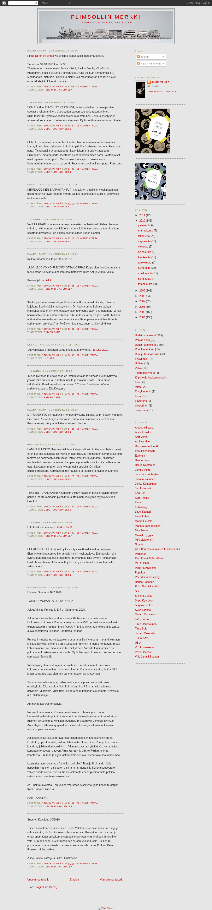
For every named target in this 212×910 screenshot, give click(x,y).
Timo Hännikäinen (146, 624)
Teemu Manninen (145, 614)
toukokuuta (145, 262)
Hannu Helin (142, 460)
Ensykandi (141, 358)
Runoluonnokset (144, 349)
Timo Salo (141, 628)
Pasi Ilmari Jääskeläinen (149, 558)
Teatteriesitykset (145, 372)
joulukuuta (144, 225)
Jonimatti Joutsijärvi (147, 474)
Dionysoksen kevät (146, 446)
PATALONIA (142, 563)
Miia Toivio (141, 530)
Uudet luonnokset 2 (58, 129)
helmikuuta (145, 278)
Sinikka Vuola (143, 595)
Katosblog (141, 507)
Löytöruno (141, 400)
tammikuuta (145, 283)
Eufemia (140, 455)
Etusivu (74, 879)
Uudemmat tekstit (38, 879)
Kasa (138, 502)
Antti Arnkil (141, 436)
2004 (142, 317)
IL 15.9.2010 (100, 349)
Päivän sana (52, 332)
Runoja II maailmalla (58, 90)
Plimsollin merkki (106, 17)
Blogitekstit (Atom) (46, 887)
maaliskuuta (145, 273)
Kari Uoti (140, 493)
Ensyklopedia (143, 391)
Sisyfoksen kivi (144, 605)
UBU (138, 642)
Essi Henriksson (145, 450)
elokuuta (143, 246)
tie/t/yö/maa (142, 619)
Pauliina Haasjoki (145, 567)
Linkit (138, 382)
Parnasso (140, 553)
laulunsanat (142, 410)
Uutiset (49, 358)
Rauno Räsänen (144, 581)
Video (138, 368)
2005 (142, 312)
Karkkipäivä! (64, 527)
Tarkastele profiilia (161, 92)
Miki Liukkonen (144, 539)
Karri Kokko (142, 497)
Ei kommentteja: (87, 87)
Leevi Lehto (142, 516)
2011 (142, 215)
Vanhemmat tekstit (111, 879)
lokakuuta (144, 236)
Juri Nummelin (143, 488)
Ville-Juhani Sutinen (147, 656)
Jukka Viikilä (160, 82)
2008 (142, 296)
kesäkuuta (144, 257)
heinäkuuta (145, 252)
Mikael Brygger (144, 535)
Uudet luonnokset (145, 335)
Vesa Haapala (143, 652)
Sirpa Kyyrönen (144, 600)
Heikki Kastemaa (145, 465)
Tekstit (144, 56)
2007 (142, 301)
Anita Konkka (143, 432)
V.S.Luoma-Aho (144, 647)
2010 (142, 220)
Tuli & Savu (142, 637)
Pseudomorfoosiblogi (147, 577)
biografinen (141, 405)
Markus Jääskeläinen (147, 525)
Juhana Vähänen (145, 479)
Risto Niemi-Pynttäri (147, 586)
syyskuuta (144, 241)
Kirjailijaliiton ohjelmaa (40, 55)
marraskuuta (146, 230)
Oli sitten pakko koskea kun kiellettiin (157, 549)
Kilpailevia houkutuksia (149, 377)
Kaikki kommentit (150, 63)
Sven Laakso (143, 609)
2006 (142, 306)
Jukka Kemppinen (146, 483)
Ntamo (139, 544)
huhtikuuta (144, 267)
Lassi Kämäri (143, 511)
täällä (48, 280)
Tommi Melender (145, 633)
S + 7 (138, 591)
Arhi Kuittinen (143, 441)
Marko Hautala (143, 521)
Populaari (140, 572)
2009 (142, 290)
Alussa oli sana (144, 427)
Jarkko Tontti (143, 469)
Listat (138, 396)
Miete (138, 386)
